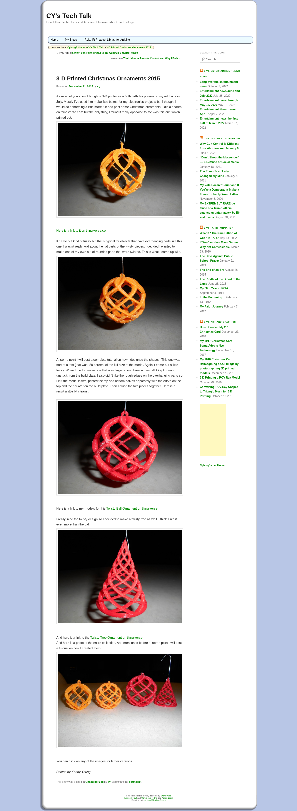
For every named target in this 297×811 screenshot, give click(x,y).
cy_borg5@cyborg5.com (155, 800)
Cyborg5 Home (76, 47)
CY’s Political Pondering (222, 138)
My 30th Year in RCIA (214, 288)
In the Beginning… (212, 297)
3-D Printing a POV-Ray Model (220, 377)
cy (98, 86)
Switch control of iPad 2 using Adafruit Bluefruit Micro (105, 52)
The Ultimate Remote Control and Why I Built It (151, 58)
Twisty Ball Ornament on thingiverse (131, 508)
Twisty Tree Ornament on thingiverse (116, 637)
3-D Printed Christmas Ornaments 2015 (128, 47)
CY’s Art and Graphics (220, 322)
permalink (135, 781)
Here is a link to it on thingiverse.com (82, 230)
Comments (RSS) (149, 798)
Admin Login (167, 798)
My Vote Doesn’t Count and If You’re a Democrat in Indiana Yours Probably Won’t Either (219, 189)
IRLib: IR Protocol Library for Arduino (107, 39)
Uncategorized (94, 781)
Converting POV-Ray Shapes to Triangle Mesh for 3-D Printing (219, 391)
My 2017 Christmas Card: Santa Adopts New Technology (216, 345)
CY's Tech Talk (69, 15)
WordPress (166, 796)
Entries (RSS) (130, 798)
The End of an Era (212, 269)
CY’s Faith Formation (219, 228)
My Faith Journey (211, 306)
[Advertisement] (213, 430)
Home (54, 39)
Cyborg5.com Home (212, 465)
